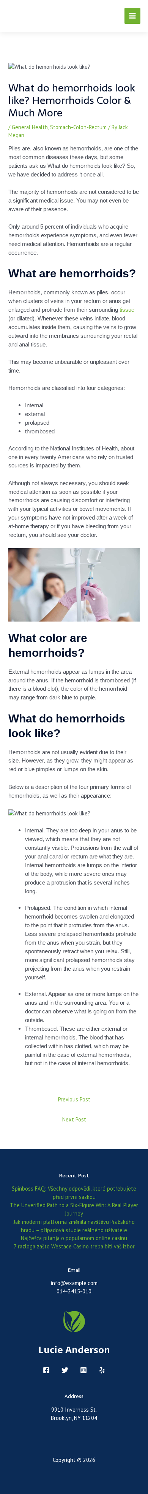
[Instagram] (83, 1370)
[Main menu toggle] (132, 16)
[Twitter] (64, 1370)
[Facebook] (46, 1370)
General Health (30, 127)
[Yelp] (102, 1370)
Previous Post (74, 1099)
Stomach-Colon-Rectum (78, 127)
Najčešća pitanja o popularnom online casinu (74, 1238)
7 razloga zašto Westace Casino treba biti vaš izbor (74, 1246)
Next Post (74, 1119)
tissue (127, 310)
